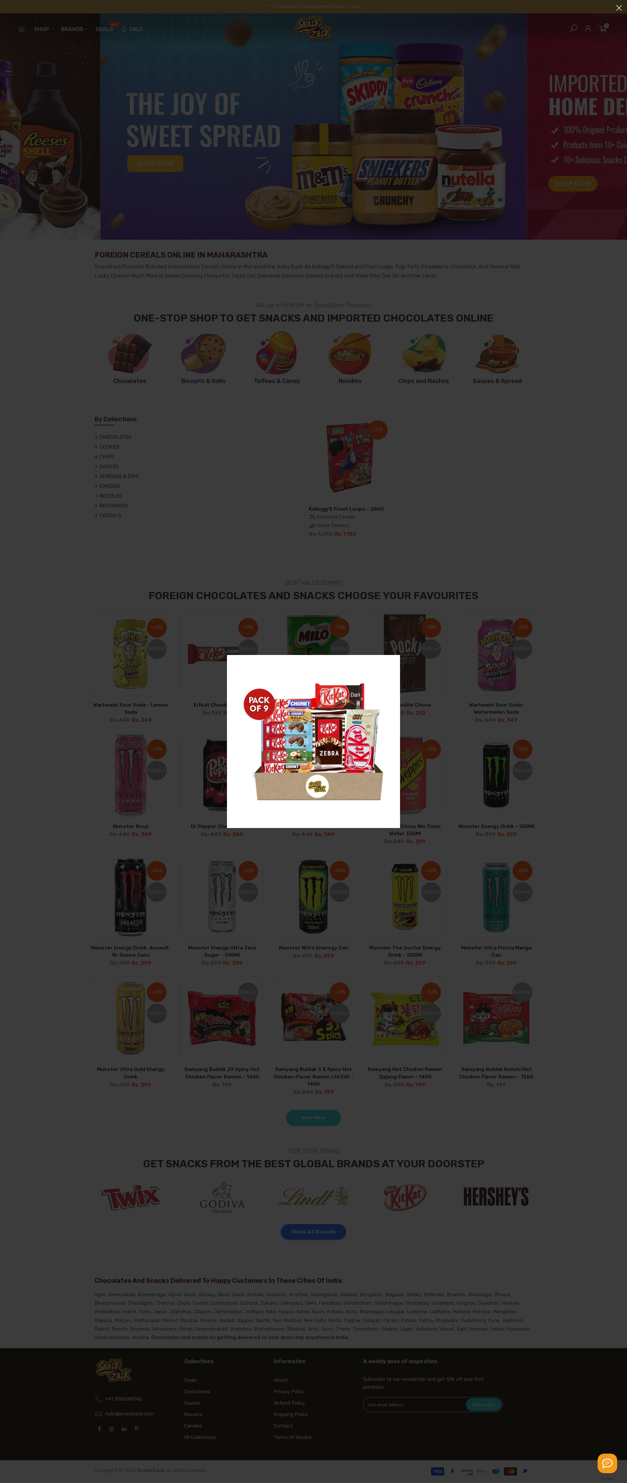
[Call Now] (607, 1463)
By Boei (608, 1478)
